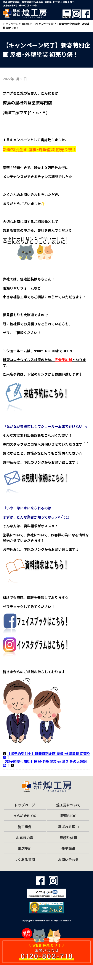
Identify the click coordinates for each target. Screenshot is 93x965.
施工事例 (25, 826)
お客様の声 (24, 837)
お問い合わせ (68, 859)
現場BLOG (68, 815)
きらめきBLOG (24, 815)
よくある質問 (24, 859)
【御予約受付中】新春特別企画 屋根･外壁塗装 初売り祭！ (46, 755)
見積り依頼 (68, 837)
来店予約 (25, 848)
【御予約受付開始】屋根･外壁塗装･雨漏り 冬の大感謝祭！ (45, 763)
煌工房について (68, 804)
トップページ (24, 804)
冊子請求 (68, 848)
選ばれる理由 (68, 826)
